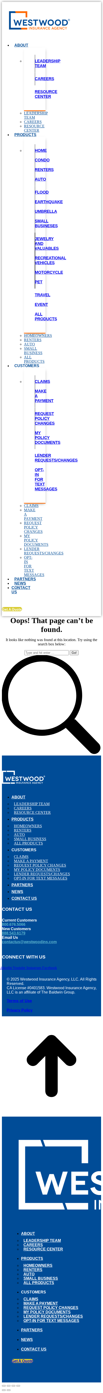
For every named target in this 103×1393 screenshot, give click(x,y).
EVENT (41, 304)
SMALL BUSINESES (46, 223)
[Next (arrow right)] (9, 1390)
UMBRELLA (46, 211)
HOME (41, 150)
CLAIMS (42, 381)
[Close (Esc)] (4, 1386)
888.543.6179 (13, 933)
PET (38, 282)
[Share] (9, 1386)
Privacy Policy (20, 1010)
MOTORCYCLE (49, 272)
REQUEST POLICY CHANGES (45, 418)
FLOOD (42, 192)
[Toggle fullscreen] (13, 1386)
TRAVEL (42, 295)
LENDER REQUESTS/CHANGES (56, 458)
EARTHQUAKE (49, 202)
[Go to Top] (51, 1114)
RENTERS (44, 169)
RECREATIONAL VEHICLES (50, 260)
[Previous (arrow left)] (4, 1390)
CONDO (42, 160)
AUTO (40, 179)
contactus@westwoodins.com (29, 942)
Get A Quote (12, 609)
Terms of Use (19, 1001)
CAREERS (44, 79)
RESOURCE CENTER (46, 94)
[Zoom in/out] (18, 1386)
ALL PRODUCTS (46, 316)
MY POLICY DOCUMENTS (47, 438)
